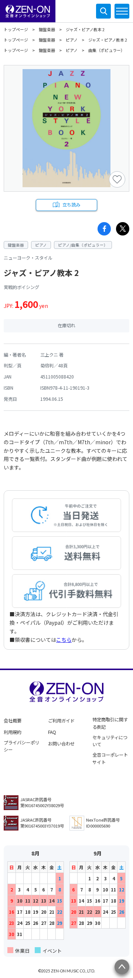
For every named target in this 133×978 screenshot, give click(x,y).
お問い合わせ (61, 743)
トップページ (16, 29)
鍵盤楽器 (47, 29)
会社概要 (12, 720)
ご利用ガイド (61, 720)
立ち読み (71, 204)
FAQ (52, 732)
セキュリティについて (109, 741)
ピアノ (72, 40)
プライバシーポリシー (21, 746)
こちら (64, 639)
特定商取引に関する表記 (110, 723)
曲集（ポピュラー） (106, 50)
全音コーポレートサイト (110, 758)
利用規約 (12, 732)
